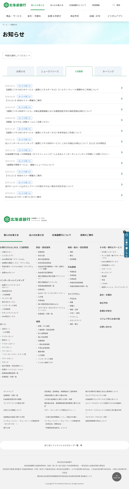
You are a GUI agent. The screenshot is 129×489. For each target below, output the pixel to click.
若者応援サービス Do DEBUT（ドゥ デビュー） (17, 267)
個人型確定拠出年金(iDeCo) (48, 304)
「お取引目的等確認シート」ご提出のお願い (60, 417)
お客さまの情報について (12, 410)
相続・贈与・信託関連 (78, 247)
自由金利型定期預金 (45, 272)
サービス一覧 (7, 298)
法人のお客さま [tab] (36, 234)
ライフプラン (74, 294)
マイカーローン (7, 336)
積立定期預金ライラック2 (47, 282)
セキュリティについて (10, 313)
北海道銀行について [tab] (61, 234)
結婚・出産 (74, 309)
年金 (103, 280)
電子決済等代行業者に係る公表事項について (101, 391)
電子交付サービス (8, 302)
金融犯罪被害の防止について (96, 421)
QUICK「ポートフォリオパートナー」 (51, 293)
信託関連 (73, 259)
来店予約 (104, 303)
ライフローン (7, 347)
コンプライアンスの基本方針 (14, 403)
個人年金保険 (43, 337)
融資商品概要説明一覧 (10, 373)
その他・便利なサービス (111, 247)
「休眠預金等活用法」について (55, 428)
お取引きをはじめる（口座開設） (15, 247)
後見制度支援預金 (44, 263)
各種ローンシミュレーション (12, 369)
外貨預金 (41, 300)
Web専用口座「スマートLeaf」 (13, 259)
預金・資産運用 (43, 247)
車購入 (72, 306)
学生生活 (73, 298)
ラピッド (5, 362)
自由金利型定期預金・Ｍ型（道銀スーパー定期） (51, 267)
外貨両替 (73, 279)
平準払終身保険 (44, 348)
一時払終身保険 (44, 344)
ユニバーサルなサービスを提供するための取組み (103, 403)
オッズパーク (106, 272)
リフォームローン (8, 343)
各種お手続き (106, 310)
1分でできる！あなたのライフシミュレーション (51, 308)
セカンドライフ (75, 320)
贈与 (71, 255)
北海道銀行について (77, 5)
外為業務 (72, 267)
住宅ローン (6, 329)
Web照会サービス (8, 316)
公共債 (40, 297)
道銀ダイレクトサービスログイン (11, 286)
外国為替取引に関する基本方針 (55, 395)
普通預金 (41, 252)
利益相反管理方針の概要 (12, 399)
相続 (71, 252)
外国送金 (73, 271)
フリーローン (7, 351)
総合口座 (41, 255)
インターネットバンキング (12, 280)
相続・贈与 (74, 324)
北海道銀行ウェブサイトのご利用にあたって (101, 399)
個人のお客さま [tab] (11, 234)
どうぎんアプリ (7, 255)
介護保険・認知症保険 (46, 329)
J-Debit (104, 283)
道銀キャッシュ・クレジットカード (115, 287)
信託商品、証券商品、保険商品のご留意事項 (60, 391)
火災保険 (6, 332)
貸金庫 (104, 276)
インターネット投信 (9, 305)
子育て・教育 (75, 313)
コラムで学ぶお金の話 (110, 318)
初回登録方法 (7, 291)
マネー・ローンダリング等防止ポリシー (59, 410)
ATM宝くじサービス (109, 252)
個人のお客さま (37, 5)
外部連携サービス (108, 265)
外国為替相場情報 (76, 282)
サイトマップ (8, 391)
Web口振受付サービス (110, 261)
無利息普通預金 (44, 259)
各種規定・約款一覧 (9, 376)
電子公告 (6, 428)
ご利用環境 (6, 309)
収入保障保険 (43, 333)
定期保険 (41, 340)
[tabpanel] (64, 310)
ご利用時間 (6, 294)
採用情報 (96, 5)
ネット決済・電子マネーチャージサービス (115, 256)
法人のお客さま (56, 5)
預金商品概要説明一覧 (46, 286)
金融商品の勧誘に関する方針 (14, 417)
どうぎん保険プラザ (45, 362)
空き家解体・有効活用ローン (12, 366)
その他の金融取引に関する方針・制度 (58, 399)
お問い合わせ (106, 326)
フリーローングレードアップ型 (14, 354)
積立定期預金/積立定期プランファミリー (51, 277)
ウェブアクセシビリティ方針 (95, 395)
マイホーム (74, 317)
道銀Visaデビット (8, 272)
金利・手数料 (106, 295)
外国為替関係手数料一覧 (79, 286)
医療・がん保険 (44, 326)
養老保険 (41, 351)
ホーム (5, 24)
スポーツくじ (106, 269)
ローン (3, 324)
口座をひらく (7, 252)
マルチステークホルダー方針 (96, 417)
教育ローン (6, 340)
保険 (38, 321)
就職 (71, 302)
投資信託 (41, 289)
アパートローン (7, 358)
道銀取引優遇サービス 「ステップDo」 (16, 263)
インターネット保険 (45, 359)
